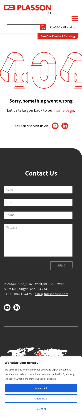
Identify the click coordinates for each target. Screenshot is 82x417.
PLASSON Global (61, 27)
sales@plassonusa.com (51, 294)
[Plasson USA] (28, 9)
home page (64, 110)
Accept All (41, 388)
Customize (41, 398)
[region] (41, 386)
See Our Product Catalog (58, 36)
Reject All (41, 409)
